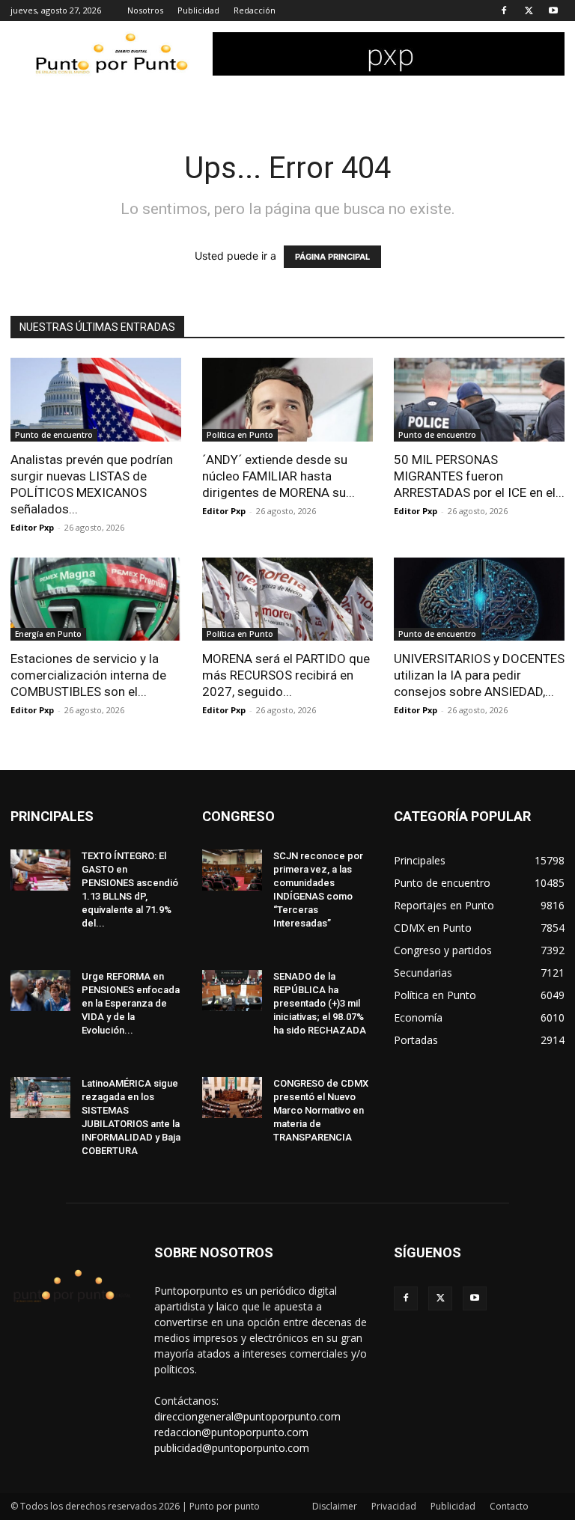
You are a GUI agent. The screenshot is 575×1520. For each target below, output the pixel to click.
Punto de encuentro (54, 435)
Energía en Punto (48, 634)
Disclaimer (334, 1506)
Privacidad (393, 1506)
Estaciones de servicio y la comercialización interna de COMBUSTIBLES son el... (88, 675)
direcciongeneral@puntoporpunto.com (247, 1416)
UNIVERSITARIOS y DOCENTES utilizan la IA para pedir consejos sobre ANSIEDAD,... (479, 675)
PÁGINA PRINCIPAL (332, 256)
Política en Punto (240, 435)
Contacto (509, 1506)
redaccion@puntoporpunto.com (231, 1432)
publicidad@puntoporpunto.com (231, 1448)
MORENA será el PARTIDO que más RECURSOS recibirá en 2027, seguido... (286, 675)
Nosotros (145, 10)
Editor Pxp (32, 527)
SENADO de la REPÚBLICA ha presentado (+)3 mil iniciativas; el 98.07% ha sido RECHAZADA (319, 1003)
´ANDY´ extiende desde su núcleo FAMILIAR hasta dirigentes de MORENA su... (278, 476)
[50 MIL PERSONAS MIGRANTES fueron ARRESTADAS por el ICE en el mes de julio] (479, 400)
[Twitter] (528, 10)
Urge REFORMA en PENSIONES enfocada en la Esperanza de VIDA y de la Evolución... (131, 1003)
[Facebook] (504, 10)
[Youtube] (553, 10)
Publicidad (198, 10)
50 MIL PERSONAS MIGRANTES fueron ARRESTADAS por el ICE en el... (479, 476)
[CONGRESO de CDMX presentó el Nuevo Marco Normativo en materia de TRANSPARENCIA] (232, 1097)
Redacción (255, 10)
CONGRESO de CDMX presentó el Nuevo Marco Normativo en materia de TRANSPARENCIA (320, 1110)
